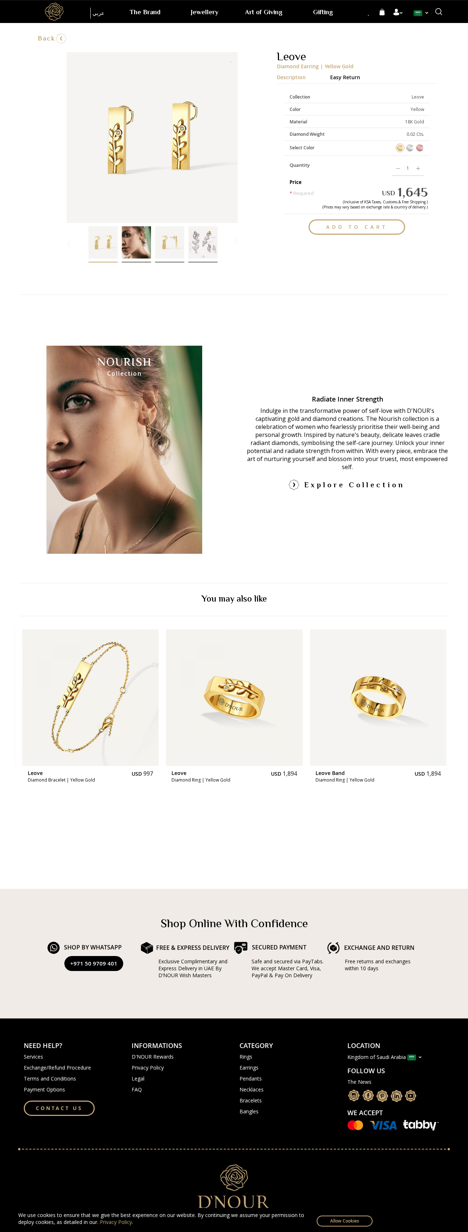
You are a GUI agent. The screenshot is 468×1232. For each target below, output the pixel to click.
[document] (234, 1220)
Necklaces (251, 1089)
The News (359, 1081)
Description (291, 76)
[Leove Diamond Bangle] (378, 697)
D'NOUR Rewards (153, 1056)
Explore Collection (354, 485)
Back (46, 39)
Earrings (248, 1067)
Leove (34, 772)
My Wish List (368, 12)
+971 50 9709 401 (93, 963)
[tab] (303, 75)
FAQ (137, 1089)
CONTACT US (59, 1108)
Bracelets (250, 1100)
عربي (98, 12)
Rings (245, 1056)
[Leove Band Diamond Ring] (90, 697)
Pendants (250, 1078)
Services (33, 1056)
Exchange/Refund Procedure (57, 1067)
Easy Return (345, 76)
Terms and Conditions (50, 1078)
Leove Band (186, 772)
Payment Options (44, 1089)
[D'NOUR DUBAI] (54, 12)
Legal (138, 1078)
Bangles (248, 1111)
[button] (423, 13)
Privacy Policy (116, 1221)
